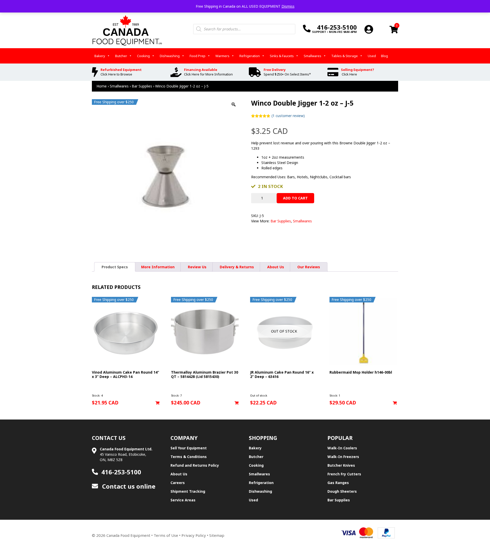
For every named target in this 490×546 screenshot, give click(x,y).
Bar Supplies (142, 86)
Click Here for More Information (208, 74)
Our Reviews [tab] (308, 266)
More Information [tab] (158, 266)
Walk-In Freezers (343, 456)
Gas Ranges (338, 482)
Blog (384, 56)
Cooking (143, 56)
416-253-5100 (121, 472)
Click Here (349, 74)
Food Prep (197, 56)
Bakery (99, 56)
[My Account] (368, 29)
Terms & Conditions (188, 456)
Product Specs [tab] (115, 266)
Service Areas (182, 500)
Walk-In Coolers (342, 448)
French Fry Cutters (344, 474)
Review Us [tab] (197, 266)
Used (372, 56)
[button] (157, 403)
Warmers (222, 56)
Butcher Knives (341, 465)
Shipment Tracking (187, 491)
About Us (178, 474)
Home (101, 86)
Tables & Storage (344, 56)
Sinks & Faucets (282, 56)
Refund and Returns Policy (194, 465)
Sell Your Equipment (188, 448)
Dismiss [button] (288, 6)
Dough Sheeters (342, 491)
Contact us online (128, 486)
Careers (177, 482)
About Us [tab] (275, 266)
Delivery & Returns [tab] (237, 266)
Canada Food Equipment (128, 535)
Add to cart (295, 198)
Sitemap (216, 535)
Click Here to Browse (116, 74)
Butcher (121, 56)
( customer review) (288, 115)
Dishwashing (170, 56)
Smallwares (312, 56)
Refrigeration (249, 56)
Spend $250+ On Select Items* (287, 74)
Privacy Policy (193, 535)
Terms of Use (166, 535)
